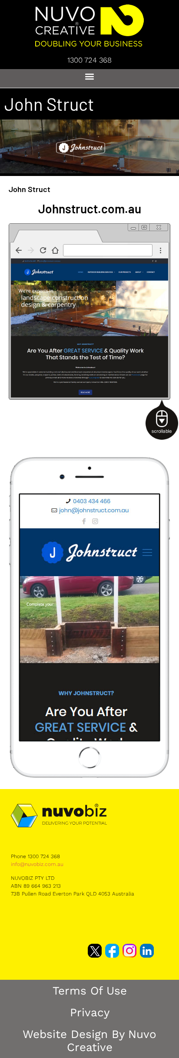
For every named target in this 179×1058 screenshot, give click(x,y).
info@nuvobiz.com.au (37, 864)
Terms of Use (90, 990)
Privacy (89, 1012)
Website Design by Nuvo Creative (89, 1041)
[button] (90, 76)
